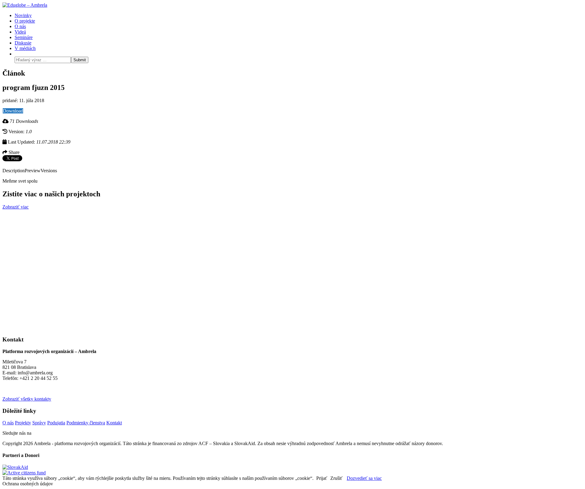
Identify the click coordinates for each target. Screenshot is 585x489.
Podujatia (56, 422)
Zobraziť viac (15, 206)
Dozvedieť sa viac (364, 478)
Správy (39, 422)
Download (13, 110)
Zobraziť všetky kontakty (26, 399)
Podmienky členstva (85, 422)
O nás (8, 422)
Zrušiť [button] (336, 478)
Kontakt (114, 422)
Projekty (23, 422)
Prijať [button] (321, 478)
